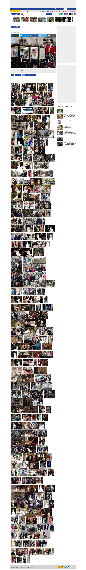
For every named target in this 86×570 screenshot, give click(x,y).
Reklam (16, 11)
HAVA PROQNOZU (45, 11)
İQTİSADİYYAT (30, 8)
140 (20, 75)
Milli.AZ (15, 14)
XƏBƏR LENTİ (14, 8)
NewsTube (58, 8)
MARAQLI (45, 8)
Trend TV (26, 11)
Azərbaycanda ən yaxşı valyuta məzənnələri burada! (66, 23)
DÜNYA (40, 8)
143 (30, 75)
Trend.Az (55, 11)
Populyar (60, 106)
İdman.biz (67, 11)
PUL (40, 11)
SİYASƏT (24, 8)
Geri (11, 19)
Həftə (66, 106)
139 (16, 75)
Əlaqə (13, 11)
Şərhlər (72, 106)
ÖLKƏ (19, 8)
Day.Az (51, 11)
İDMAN (36, 8)
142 (27, 75)
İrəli (75, 19)
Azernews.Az (61, 11)
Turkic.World (72, 11)
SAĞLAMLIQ (51, 8)
